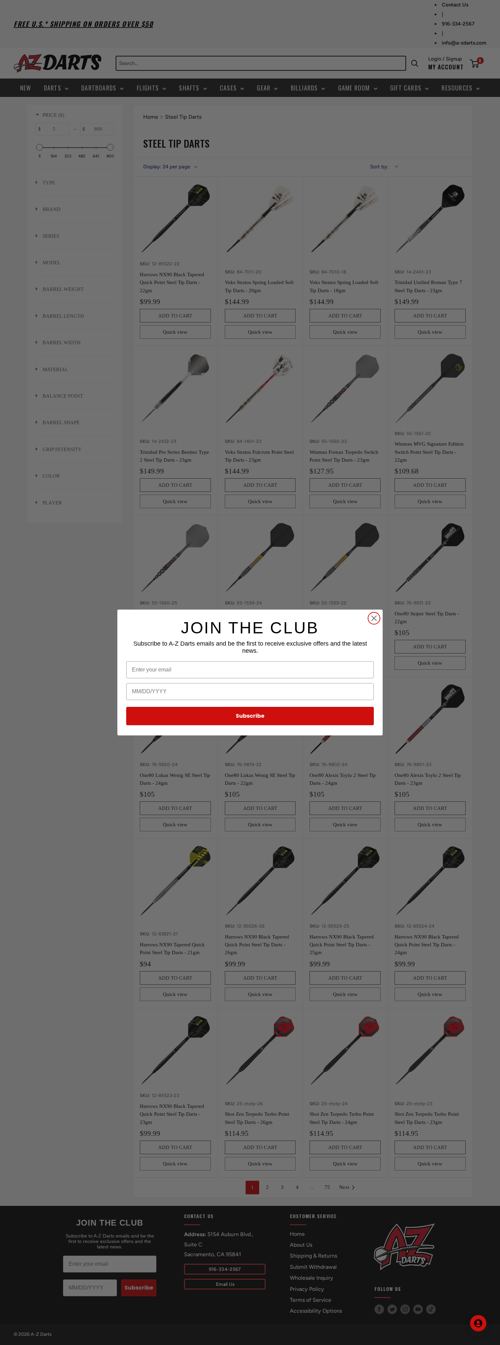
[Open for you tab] (478, 1323)
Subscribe (250, 716)
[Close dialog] (374, 618)
